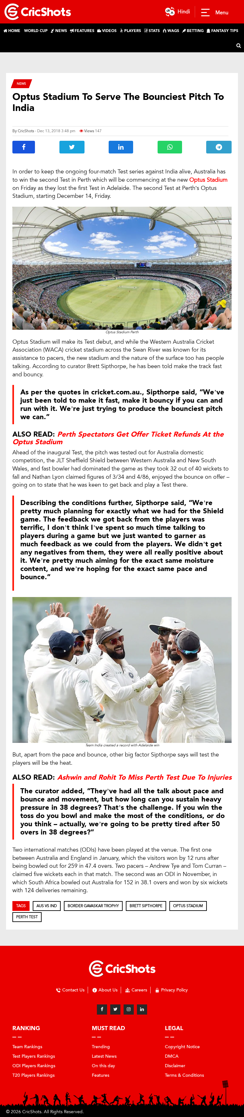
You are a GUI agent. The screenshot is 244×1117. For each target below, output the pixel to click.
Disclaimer (175, 1066)
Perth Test (27, 916)
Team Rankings (27, 1047)
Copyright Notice (182, 1047)
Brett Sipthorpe (146, 905)
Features (100, 1075)
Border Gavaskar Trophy (93, 905)
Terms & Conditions (184, 1075)
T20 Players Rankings (33, 1075)
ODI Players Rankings (33, 1066)
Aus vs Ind (47, 905)
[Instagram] (129, 1009)
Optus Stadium (188, 905)
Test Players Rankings (33, 1056)
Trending (101, 1047)
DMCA (172, 1056)
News (21, 83)
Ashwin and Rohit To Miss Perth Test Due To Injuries (144, 777)
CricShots (26, 130)
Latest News (104, 1056)
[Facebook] (102, 1009)
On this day (103, 1066)
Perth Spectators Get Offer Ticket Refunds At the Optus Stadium (118, 438)
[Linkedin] (142, 1009)
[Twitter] (115, 1009)
